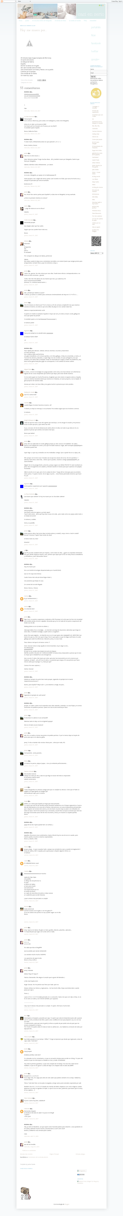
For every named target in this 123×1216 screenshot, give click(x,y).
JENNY (26, 302)
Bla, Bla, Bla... (96, 126)
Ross (25, 1015)
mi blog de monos (97, 187)
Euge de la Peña (97, 150)
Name (92, 69)
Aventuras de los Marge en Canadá (97, 122)
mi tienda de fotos (60, 20)
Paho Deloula (28, 1098)
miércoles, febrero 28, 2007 (32, 111)
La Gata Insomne (29, 116)
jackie (27, 20)
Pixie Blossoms (96, 213)
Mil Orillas (95, 197)
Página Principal (54, 1154)
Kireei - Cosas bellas (96, 173)
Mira (93, 199)
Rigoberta (27, 331)
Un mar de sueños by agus (97, 219)
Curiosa (26, 596)
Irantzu (26, 606)
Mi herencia (95, 194)
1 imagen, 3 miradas (95, 107)
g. (24, 550)
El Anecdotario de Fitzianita (97, 147)
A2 (93, 119)
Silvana (26, 847)
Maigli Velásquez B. (29, 420)
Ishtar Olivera (96, 163)
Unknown (27, 1108)
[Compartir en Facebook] (43, 80)
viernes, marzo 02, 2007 (31, 855)
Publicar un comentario (29, 1150)
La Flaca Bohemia (29, 494)
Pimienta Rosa (96, 210)
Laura (25, 861)
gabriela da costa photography (97, 153)
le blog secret (96, 176)
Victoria (26, 906)
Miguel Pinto (27, 369)
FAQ (85, 20)
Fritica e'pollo (28, 1037)
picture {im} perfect (95, 207)
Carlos (26, 206)
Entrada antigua (80, 1154)
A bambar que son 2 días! (97, 115)
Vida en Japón (96, 227)
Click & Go (95, 137)
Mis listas (29, 82)
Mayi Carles (95, 182)
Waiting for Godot (29, 392)
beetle (26, 1049)
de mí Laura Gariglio (95, 142)
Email (91, 73)
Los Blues (95, 179)
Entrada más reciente (26, 1154)
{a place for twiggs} (95, 230)
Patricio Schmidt (29, 771)
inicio (20, 20)
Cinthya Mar (95, 134)
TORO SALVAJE (28, 220)
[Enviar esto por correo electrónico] (38, 80)
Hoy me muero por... (33, 30)
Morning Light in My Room (97, 203)
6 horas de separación (95, 111)
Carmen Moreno (97, 131)
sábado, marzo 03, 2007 (31, 1119)
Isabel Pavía (95, 160)
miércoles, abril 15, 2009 (31, 1136)
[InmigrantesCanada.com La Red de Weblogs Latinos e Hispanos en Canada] (82, 1171)
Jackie (25, 153)
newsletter (93, 20)
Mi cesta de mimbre (95, 190)
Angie (25, 801)
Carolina (26, 403)
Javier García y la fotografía (97, 166)
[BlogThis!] (40, 80)
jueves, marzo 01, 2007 (31, 214)
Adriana (26, 241)
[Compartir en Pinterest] (45, 80)
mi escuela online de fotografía (42, 20)
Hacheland (95, 157)
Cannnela (95, 128)
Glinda (26, 761)
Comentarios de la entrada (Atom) (38, 1157)
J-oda (25, 787)
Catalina (26, 871)
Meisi (93, 184)
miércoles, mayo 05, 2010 (31, 1147)
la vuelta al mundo (75, 20)
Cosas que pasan (97, 139)
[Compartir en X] (42, 80)
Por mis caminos (97, 216)
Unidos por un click (96, 223)
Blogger (67, 1204)
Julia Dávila (95, 169)
